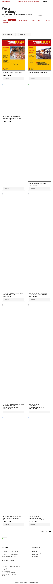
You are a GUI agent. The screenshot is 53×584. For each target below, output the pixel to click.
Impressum (30, 582)
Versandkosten (35, 554)
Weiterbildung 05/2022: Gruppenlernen (38, 72)
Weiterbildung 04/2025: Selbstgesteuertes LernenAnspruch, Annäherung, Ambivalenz (37, 518)
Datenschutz (35, 582)
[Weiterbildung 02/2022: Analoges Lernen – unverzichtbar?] (13, 54)
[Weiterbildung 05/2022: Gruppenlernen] (39, 54)
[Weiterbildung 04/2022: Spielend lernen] (39, 133)
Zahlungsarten (35, 556)
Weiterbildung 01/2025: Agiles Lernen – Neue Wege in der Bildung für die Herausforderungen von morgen (13, 406)
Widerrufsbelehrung (36, 553)
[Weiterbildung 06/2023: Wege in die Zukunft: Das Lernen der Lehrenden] (13, 242)
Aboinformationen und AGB (38, 550)
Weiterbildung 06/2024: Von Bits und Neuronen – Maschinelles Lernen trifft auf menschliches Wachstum (12, 118)
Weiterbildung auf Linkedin (8, 560)
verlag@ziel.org (9, 575)
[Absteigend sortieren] (17, 34)
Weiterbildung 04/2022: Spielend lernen (38, 183)
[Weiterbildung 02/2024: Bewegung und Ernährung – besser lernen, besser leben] (39, 242)
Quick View (7, 78)
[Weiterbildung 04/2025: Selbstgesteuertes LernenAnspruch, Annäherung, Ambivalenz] (39, 466)
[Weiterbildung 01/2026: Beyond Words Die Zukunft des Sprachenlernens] (39, 353)
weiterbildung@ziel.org (6, 1)
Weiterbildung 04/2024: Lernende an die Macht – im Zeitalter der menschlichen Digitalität (12, 518)
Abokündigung (35, 551)
